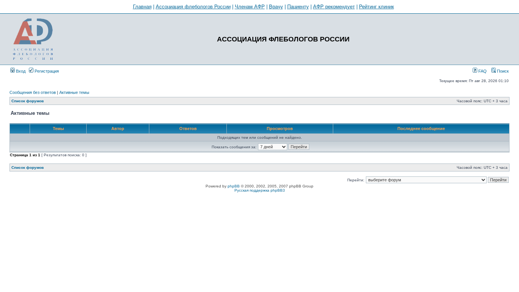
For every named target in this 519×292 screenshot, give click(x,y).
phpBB (234, 186)
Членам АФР (250, 7)
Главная (142, 7)
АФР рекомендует (334, 7)
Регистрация (46, 71)
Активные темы (74, 92)
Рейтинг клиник (376, 7)
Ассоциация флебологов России (193, 7)
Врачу (276, 7)
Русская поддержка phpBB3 (259, 190)
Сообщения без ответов (32, 92)
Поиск (502, 71)
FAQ (482, 71)
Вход (20, 71)
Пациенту (298, 7)
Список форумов (27, 101)
